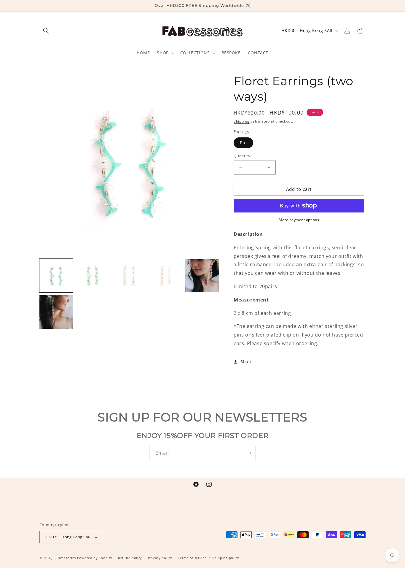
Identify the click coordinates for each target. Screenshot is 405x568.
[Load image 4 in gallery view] (165, 275)
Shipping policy (225, 557)
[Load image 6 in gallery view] (56, 312)
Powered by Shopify (94, 558)
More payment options (299, 219)
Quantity (242, 155)
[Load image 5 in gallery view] (202, 275)
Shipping (242, 121)
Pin (243, 142)
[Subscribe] (249, 453)
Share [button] (246, 361)
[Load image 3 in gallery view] (129, 275)
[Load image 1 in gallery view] (56, 275)
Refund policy (130, 557)
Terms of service (192, 557)
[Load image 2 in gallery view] (92, 275)
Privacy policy (160, 557)
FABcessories (65, 558)
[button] (45, 30)
